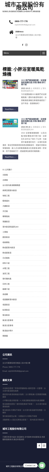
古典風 (5, 180)
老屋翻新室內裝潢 (10, 299)
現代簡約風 (7, 279)
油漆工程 (6, 273)
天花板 (5, 211)
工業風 (5, 232)
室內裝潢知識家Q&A (10, 227)
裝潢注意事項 (8, 320)
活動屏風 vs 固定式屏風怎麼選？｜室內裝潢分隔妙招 (23, 420)
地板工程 (6, 196)
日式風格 (6, 258)
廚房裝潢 (6, 237)
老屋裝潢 (6, 305)
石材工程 (6, 284)
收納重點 (6, 242)
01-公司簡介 (7, 170)
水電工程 (6, 268)
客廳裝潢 (6, 222)
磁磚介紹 (6, 289)
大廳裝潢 (6, 206)
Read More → (10, 109)
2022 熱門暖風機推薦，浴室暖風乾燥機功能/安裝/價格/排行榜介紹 (33, 82)
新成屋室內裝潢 (9, 248)
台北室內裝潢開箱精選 (11, 185)
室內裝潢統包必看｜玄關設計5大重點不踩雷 (20, 416)
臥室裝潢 (6, 310)
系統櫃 (5, 294)
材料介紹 (6, 263)
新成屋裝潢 (7, 253)
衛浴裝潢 (6, 315)
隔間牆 (5, 336)
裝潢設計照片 (8, 331)
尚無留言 (36, 88)
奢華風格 (6, 216)
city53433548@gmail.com (25, 25)
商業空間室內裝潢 (10, 190)
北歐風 (5, 175)
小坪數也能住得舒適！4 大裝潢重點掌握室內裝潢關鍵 (23, 400)
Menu (6, 53)
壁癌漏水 (6, 201)
